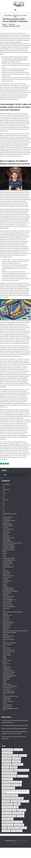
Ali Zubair (5, 527)
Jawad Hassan (6, 608)
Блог (4, 710)
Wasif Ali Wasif (7, 699)
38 (3, 505)
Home (4, 24)
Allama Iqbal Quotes (8, 529)
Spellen (5, 680)
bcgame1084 (6, 539)
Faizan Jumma (6, 572)
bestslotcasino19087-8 (9, 546)
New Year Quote (7, 644)
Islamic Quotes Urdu (8, 788)
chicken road (16, 761)
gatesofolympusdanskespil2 (10, 591)
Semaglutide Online (8, 674)
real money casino (18, 813)
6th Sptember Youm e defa (10, 513)
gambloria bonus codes (21, 770)
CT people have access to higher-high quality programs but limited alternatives (15, 721)
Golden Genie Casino (8, 596)
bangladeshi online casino (10, 755)
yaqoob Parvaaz (7, 706)
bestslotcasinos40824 (9, 550)
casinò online (6, 761)
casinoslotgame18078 (9, 558)
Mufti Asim (6, 629)
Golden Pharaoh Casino (9, 599)
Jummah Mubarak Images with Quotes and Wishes (15, 791)
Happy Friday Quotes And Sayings (12, 782)
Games (5, 584)
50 (3, 510)
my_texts (5, 634)
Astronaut (5, 534)
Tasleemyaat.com (9, 840)
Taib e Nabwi (6, 689)
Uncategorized (8, 15)
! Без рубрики (6, 484)
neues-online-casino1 (9, 639)
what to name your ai (8, 701)
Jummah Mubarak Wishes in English (13, 798)
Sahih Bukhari (6, 667)
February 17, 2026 (17, 15)
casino (5, 556)
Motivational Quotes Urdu (10, 807)
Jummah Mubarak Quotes (10, 795)
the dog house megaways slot (17, 828)
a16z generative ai (8, 517)
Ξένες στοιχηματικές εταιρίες (10, 708)
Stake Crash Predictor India (10, 686)
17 (3, 496)
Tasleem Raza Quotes (9, 693)
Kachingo (5, 613)
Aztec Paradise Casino (9, 537)
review (5, 665)
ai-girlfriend (6, 522)
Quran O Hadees (7, 660)
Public (4, 656)
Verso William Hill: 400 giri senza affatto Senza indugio (15, 725)
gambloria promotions (9, 776)
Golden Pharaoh (7, 598)
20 (3, 498)
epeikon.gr (6, 570)
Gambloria (6, 582)
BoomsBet (23, 755)
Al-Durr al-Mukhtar (8, 525)
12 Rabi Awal (6, 489)
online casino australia (9, 810)
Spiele (4, 682)
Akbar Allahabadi (7, 524)
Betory (5, 551)
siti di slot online (7, 825)
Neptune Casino (7, 637)
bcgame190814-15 (8, 541)
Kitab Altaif (6, 620)
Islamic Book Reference (9, 606)
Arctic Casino (6, 531)
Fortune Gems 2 (7, 577)
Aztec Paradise (7, 536)
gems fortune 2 (7, 779)
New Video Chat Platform (9, 643)
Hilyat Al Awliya (7, 603)
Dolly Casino (6, 565)
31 (3, 503)
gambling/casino (7, 581)
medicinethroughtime (8, 622)
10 (3, 488)
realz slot (20, 816)
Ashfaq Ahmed (7, 532)
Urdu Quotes (6, 830)
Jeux (4, 610)
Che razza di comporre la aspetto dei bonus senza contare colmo (14, 737)
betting (5, 553)
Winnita (5, 703)
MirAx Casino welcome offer (20, 801)
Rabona (5, 662)
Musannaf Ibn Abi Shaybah (10, 632)
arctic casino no (7, 752)
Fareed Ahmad (7, 574)
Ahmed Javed (6, 519)
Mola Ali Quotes (7, 804)
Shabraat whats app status (10, 675)
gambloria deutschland (9, 773)
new (4, 641)
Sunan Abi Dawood (8, 687)
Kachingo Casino (7, 615)
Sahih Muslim (6, 668)
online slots (21, 810)
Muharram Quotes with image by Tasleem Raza (15, 630)
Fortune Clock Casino (8, 575)
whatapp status (16, 830)
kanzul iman (6, 617)
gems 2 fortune (22, 776)
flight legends (7, 764)
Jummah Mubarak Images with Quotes (13, 612)
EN (4, 568)
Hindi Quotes (6, 785)
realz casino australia (9, 816)
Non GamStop (7, 648)
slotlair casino (19, 825)
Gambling (5, 579)
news (4, 646)
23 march (5, 500)
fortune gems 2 (17, 764)
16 (3, 494)
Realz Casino (6, 663)
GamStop (5, 586)
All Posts (11, 24)
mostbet (16, 804)
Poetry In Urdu (7, 813)
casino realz (16, 758)
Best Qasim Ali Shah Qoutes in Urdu (12, 543)
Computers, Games (8, 563)
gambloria (13, 767)
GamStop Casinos (7, 587)
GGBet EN (5, 594)
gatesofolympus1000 (8, 589)
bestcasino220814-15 (8, 544)
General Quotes (7, 593)
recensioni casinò (7, 819)
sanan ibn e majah (8, 670)
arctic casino (18, 749)
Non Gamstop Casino (8, 649)
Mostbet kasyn (7, 627)
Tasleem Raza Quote (8, 691)
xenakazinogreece (8, 705)
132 (4, 493)
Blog (4, 555)
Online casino (6, 653)
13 (3, 491)
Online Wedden (7, 655)
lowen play (6, 801)
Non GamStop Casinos (9, 651)
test (4, 694)
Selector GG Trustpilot (9, 672)
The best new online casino (10, 696)
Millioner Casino (7, 624)
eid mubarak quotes (8, 567)
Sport (4, 828)
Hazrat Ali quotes (7, 601)
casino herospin (9, 191)
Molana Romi (6, 625)
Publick (5, 658)
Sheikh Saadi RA (7, 677)
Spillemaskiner (7, 684)
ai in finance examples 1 (9, 520)
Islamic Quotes (16, 785)
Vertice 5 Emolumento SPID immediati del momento (14, 728)
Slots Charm (6, 679)
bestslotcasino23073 (8, 548)
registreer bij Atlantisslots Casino (12, 822)
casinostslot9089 (7, 562)
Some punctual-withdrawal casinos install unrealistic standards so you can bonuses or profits (14, 732)
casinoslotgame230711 (9, 560)
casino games (7, 758)
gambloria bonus (7, 770)
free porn (5, 767)
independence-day (8, 605)
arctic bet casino (7, 749)
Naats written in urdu (8, 636)
